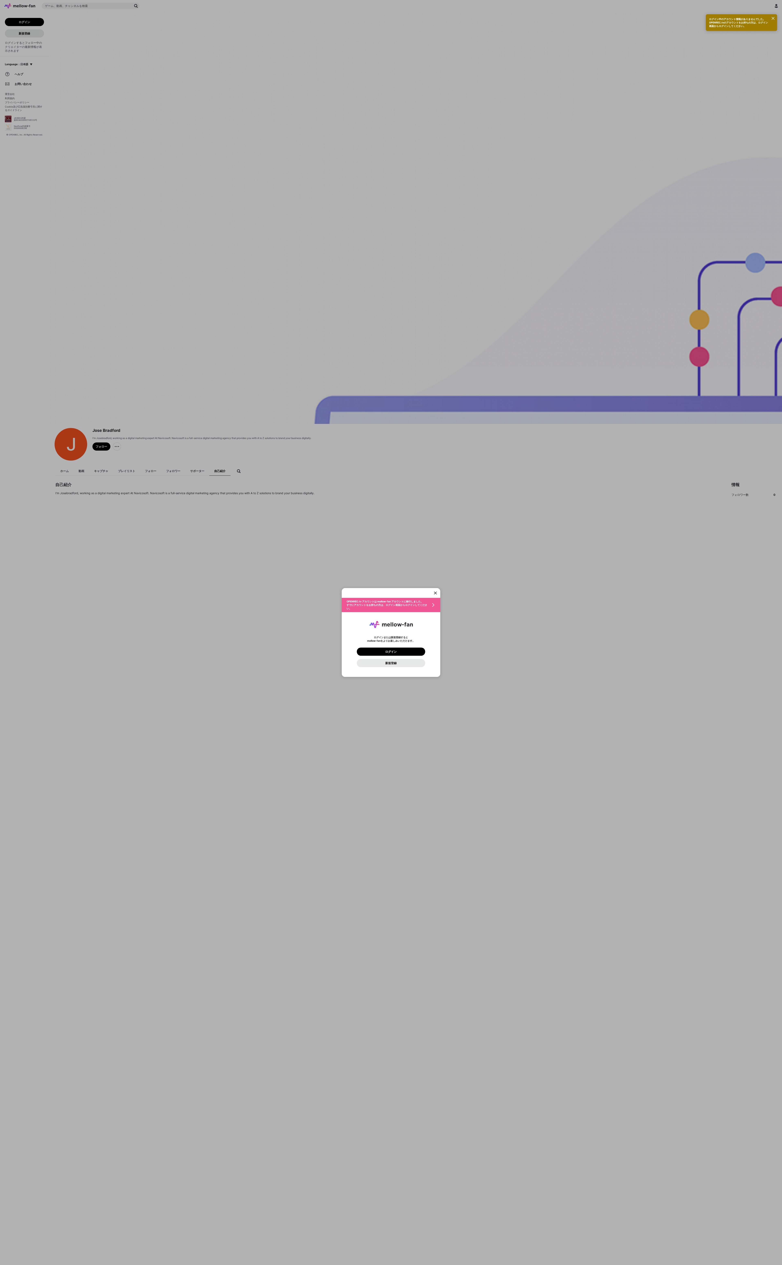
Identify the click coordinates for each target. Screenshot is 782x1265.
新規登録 (391, 663)
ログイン (391, 651)
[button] (391, 605)
